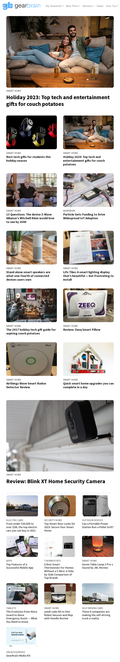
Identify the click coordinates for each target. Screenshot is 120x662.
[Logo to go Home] (22, 6)
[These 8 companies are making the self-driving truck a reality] (98, 593)
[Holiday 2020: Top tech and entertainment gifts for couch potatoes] (88, 132)
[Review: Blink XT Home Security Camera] (60, 436)
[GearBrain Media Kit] (22, 637)
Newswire (69, 210)
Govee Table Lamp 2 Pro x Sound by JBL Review (97, 566)
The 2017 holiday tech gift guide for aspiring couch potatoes (31, 331)
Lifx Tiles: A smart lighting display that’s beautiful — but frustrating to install (88, 275)
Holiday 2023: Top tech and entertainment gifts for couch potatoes (58, 100)
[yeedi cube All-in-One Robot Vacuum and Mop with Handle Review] (60, 593)
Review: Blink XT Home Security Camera (55, 481)
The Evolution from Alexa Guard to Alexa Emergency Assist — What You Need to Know (21, 616)
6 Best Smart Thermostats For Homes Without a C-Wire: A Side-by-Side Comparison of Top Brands (59, 571)
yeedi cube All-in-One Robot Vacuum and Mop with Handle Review (58, 615)
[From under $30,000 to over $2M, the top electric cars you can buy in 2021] (22, 505)
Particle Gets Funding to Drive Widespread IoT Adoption (84, 216)
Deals (100, 5)
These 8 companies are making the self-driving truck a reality (96, 615)
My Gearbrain (54, 5)
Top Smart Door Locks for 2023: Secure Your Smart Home (59, 527)
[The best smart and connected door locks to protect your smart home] (60, 505)
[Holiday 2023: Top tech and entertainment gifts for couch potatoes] (60, 52)
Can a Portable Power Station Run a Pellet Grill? (97, 525)
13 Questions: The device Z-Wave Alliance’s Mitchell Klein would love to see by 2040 (30, 218)
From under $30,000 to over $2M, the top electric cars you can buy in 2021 (21, 527)
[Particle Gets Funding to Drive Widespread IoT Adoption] (88, 190)
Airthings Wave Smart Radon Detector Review (26, 385)
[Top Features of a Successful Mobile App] (22, 546)
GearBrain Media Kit (18, 655)
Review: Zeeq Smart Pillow (81, 329)
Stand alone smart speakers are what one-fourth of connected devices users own (28, 275)
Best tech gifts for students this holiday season (28, 158)
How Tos (111, 5)
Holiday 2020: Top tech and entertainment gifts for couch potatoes (84, 160)
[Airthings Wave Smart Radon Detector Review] (31, 359)
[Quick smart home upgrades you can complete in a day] (88, 359)
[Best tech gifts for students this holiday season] (31, 132)
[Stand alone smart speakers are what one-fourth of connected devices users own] (31, 247)
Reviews (87, 5)
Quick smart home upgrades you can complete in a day (88, 385)
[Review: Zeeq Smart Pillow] (88, 305)
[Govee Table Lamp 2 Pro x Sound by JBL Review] (98, 546)
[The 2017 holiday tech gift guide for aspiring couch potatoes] (31, 305)
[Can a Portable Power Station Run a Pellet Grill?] (98, 505)
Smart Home (13, 90)
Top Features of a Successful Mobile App (19, 566)
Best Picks (72, 5)
